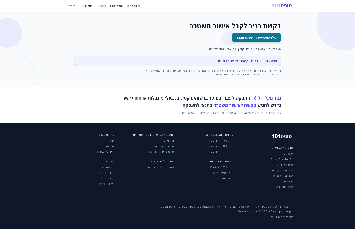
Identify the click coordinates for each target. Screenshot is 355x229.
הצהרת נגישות (106, 184)
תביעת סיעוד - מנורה (222, 178)
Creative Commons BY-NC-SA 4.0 (255, 211)
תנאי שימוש (108, 167)
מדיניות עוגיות (107, 178)
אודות (111, 140)
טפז (273, 217)
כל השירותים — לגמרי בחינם (125, 6)
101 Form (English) (282, 159)
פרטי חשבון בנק (285, 164)
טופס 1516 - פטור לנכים (161, 152)
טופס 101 (287, 153)
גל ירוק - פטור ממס (163, 146)
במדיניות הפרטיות (223, 74)
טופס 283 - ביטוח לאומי (220, 146)
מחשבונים (87, 6)
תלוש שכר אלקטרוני (282, 170)
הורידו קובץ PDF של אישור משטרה (230, 49)
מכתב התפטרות (284, 187)
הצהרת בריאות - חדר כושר (160, 167)
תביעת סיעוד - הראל (222, 173)
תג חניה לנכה (167, 140)
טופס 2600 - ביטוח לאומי (220, 167)
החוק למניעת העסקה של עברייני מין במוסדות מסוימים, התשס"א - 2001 (221, 113)
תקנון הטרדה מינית (283, 176)
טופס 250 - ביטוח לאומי (220, 140)
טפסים (102, 6)
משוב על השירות (105, 152)
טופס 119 (287, 181)
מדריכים (71, 6)
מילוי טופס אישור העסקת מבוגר (256, 38)
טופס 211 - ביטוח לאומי (220, 152)
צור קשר (110, 146)
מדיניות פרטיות (106, 173)
